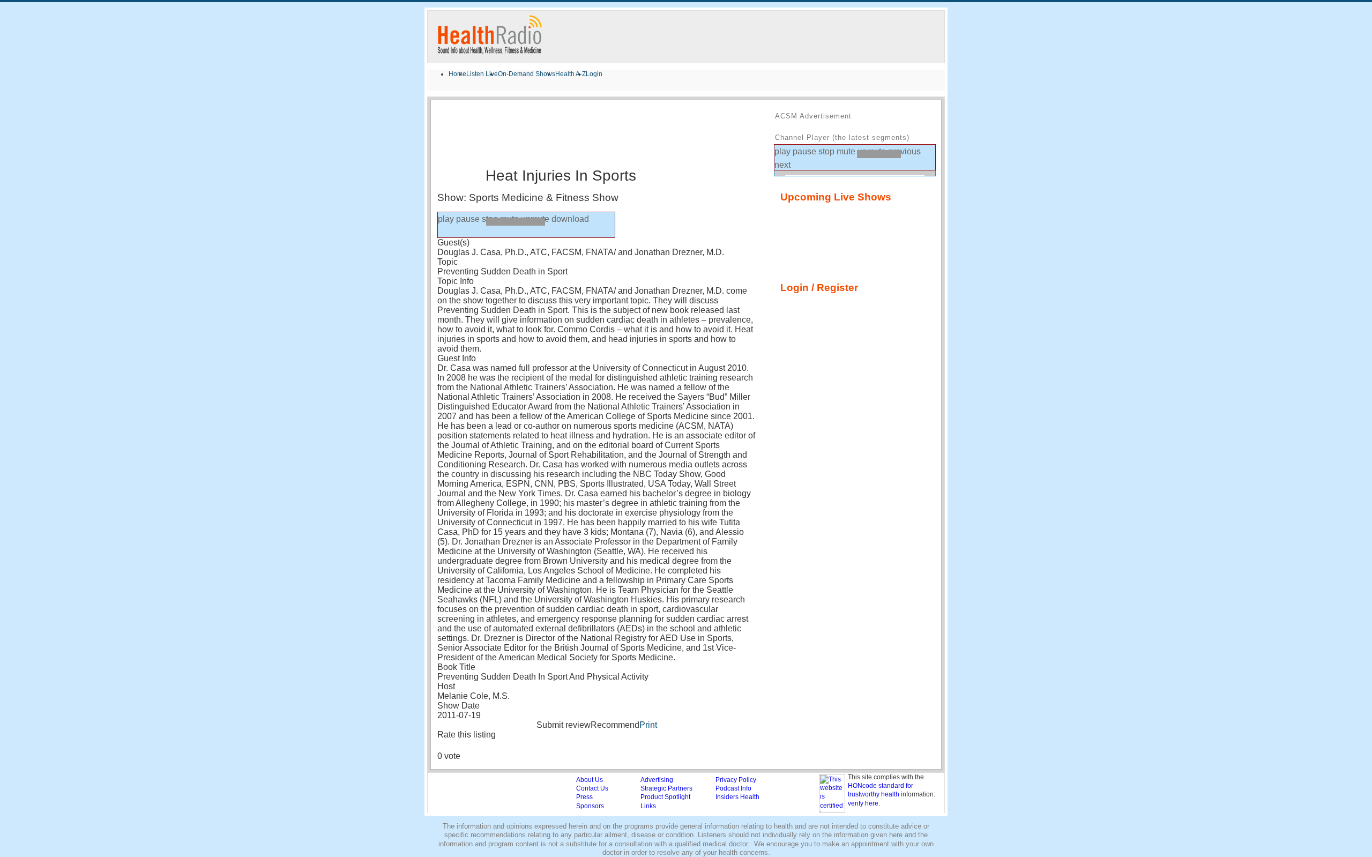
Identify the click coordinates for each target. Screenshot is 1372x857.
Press (584, 797)
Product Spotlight (665, 797)
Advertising (656, 780)
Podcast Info (733, 788)
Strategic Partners (666, 788)
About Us (589, 780)
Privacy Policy (735, 780)
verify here (863, 803)
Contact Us (592, 788)
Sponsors (590, 806)
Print (648, 724)
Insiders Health (737, 797)
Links (648, 806)
